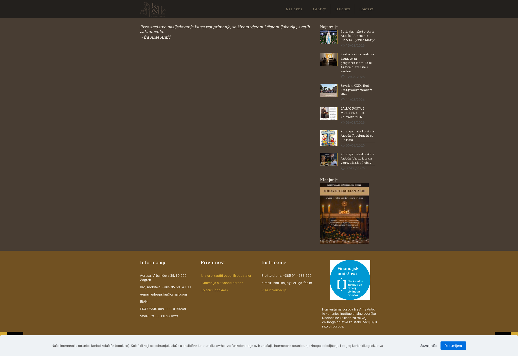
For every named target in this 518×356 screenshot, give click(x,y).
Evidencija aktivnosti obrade (222, 283)
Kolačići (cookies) (214, 290)
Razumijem (453, 346)
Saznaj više (428, 346)
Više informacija (274, 290)
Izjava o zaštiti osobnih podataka (226, 276)
